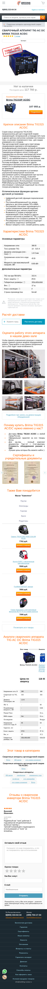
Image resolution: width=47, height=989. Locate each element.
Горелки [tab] (23, 511)
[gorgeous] (23, 871)
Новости (23, 940)
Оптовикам (23, 944)
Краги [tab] (23, 516)
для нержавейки (29, 779)
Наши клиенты (23, 936)
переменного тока (35, 775)
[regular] (15, 871)
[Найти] (42, 17)
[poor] (11, 871)
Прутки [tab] (23, 501)
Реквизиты (23, 953)
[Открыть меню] (3, 2)
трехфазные (21, 775)
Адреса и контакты (38, 10)
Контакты (23, 966)
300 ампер (17, 760)
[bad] (7, 871)
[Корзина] (43, 2)
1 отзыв (17, 36)
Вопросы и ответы (23, 949)
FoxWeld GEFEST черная (23, 587)
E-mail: (7, 885)
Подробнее (36, 112)
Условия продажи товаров (23, 979)
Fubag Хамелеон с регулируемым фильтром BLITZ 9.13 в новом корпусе (23, 610)
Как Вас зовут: (11, 876)
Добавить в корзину (23, 545)
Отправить (23, 896)
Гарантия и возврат (23, 957)
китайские (15, 779)
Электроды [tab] (23, 506)
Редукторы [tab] (23, 521)
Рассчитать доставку (33, 322)
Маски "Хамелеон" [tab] (23, 496)
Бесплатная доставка (23, 923)
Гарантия (23, 927)
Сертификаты (23, 931)
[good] (19, 871)
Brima (8, 760)
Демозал (23, 961)
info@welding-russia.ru (23, 982)
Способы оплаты (23, 970)
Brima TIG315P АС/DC (18, 100)
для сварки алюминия (33, 760)
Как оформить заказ (23, 974)
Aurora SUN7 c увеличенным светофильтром (23, 562)
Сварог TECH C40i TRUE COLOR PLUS (23, 537)
